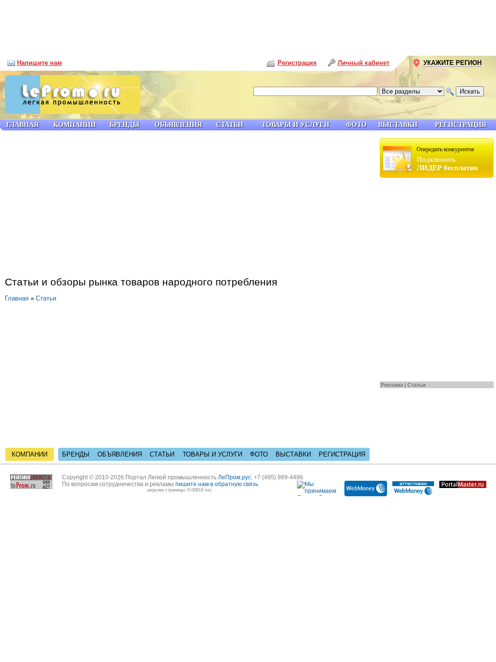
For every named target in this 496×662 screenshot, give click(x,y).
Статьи (416, 385)
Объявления (119, 454)
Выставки (293, 454)
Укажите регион (452, 62)
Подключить (447, 159)
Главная (17, 298)
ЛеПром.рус (234, 477)
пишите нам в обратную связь (216, 484)
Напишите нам (39, 62)
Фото (259, 454)
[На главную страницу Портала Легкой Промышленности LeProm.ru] (70, 111)
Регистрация (342, 454)
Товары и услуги (212, 454)
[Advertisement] (248, 24)
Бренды (76, 454)
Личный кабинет (363, 62)
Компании (29, 454)
